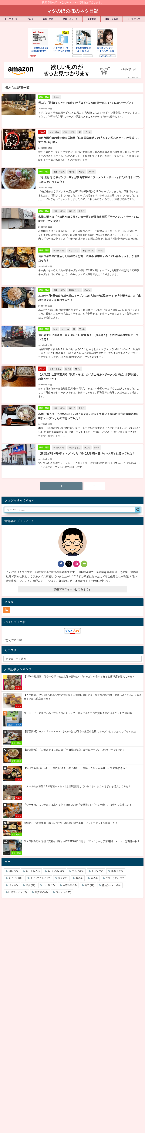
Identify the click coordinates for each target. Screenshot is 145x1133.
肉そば (72, 172)
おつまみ (65, 329)
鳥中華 (91, 172)
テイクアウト (59, 250)
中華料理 (70, 885)
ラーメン (63, 892)
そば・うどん (69, 132)
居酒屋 (41, 892)
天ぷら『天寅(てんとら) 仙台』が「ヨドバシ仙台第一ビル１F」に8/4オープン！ (86, 102)
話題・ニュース (70, 19)
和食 (55, 329)
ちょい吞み (54, 132)
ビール (87, 132)
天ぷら (56, 97)
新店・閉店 (48, 19)
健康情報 (91, 19)
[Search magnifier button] (138, 509)
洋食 (30, 885)
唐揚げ (117, 871)
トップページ (11, 19)
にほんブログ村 (12, 640)
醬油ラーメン (74, 290)
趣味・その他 (111, 19)
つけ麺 (49, 885)
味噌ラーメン (17, 892)
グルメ (30, 19)
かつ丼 (97, 447)
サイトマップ (134, 19)
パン (13, 885)
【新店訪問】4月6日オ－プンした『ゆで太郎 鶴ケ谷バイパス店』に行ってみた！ (86, 453)
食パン (97, 871)
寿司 (62, 878)
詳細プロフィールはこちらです (72, 589)
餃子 (89, 885)
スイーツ (15, 878)
